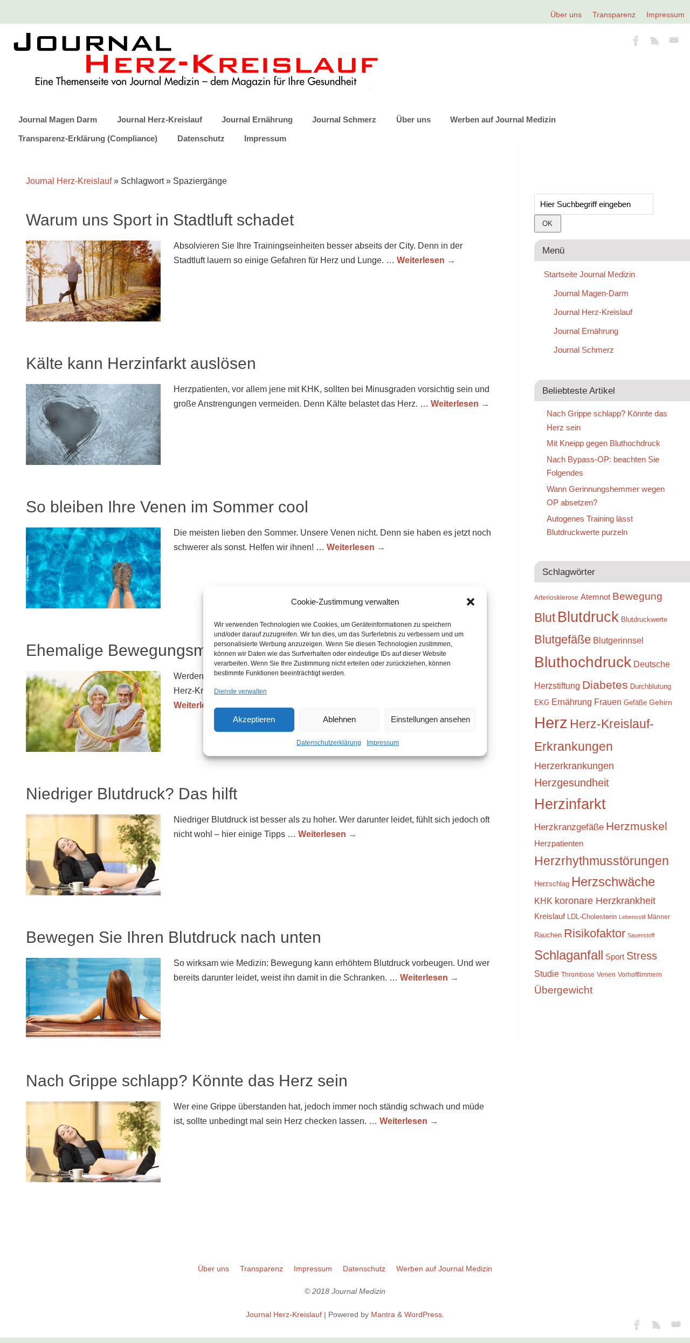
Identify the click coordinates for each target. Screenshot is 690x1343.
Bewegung (637, 596)
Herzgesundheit (571, 783)
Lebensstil (632, 917)
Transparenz (614, 14)
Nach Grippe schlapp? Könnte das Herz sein (187, 1081)
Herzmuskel (636, 826)
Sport (614, 956)
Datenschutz (201, 138)
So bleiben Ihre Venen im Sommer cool (167, 507)
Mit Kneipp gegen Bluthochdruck (603, 443)
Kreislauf (549, 916)
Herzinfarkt (570, 804)
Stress (641, 956)
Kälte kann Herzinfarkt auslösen (141, 363)
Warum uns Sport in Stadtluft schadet (160, 220)
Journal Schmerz (344, 119)
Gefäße (635, 702)
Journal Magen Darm (57, 119)
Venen (606, 974)
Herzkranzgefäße (569, 827)
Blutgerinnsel (618, 640)
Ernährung (571, 702)
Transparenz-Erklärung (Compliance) (87, 138)
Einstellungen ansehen (430, 719)
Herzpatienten (558, 843)
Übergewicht (563, 990)
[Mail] (674, 42)
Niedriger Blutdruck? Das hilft (131, 794)
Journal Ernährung (257, 119)
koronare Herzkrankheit (605, 900)
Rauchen (548, 935)
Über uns (566, 14)
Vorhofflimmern (640, 974)
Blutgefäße (562, 639)
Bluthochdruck (582, 662)
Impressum (383, 742)
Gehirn (660, 702)
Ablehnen (339, 719)
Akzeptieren (254, 719)
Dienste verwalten (240, 691)
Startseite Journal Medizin (589, 274)
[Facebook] (636, 42)
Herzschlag (551, 884)
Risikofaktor (594, 933)
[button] (470, 602)
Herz (551, 722)
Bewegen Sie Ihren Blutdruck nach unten (173, 937)
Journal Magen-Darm (591, 293)
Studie (546, 973)
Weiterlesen (426, 260)
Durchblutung (650, 686)
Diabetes (605, 685)
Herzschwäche (613, 881)
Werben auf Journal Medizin (503, 119)
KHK (543, 901)
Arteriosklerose (556, 597)
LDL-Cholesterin (592, 917)
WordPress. (424, 1314)
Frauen (608, 702)
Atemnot (595, 596)
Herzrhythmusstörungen (601, 861)
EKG (541, 702)
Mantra (383, 1314)
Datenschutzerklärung (328, 742)
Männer (658, 916)
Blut (544, 618)
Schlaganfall (568, 955)
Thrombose (578, 974)
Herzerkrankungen (574, 765)
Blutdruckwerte (644, 619)
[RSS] (655, 42)
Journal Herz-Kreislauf (159, 119)
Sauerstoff (640, 935)
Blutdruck (588, 617)
